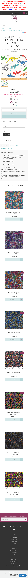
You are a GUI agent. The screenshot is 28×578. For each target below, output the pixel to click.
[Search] (25, 25)
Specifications (14, 145)
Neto (18, 575)
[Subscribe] (25, 519)
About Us (14, 543)
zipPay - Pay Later (14, 561)
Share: (20, 32)
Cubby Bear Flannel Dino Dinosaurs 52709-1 (13, 30)
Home (2, 28)
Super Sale (8, 28)
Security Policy (14, 559)
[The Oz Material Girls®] (14, 18)
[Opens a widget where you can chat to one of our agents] (23, 575)
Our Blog (14, 546)
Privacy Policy (14, 554)
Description (4, 145)
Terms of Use (14, 552)
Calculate (7, 134)
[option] (14, 67)
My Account (17, 13)
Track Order (14, 539)
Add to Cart (12, 219)
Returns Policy (14, 557)
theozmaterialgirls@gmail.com (15, 565)
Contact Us (14, 548)
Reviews (3, 148)
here (20, 3)
